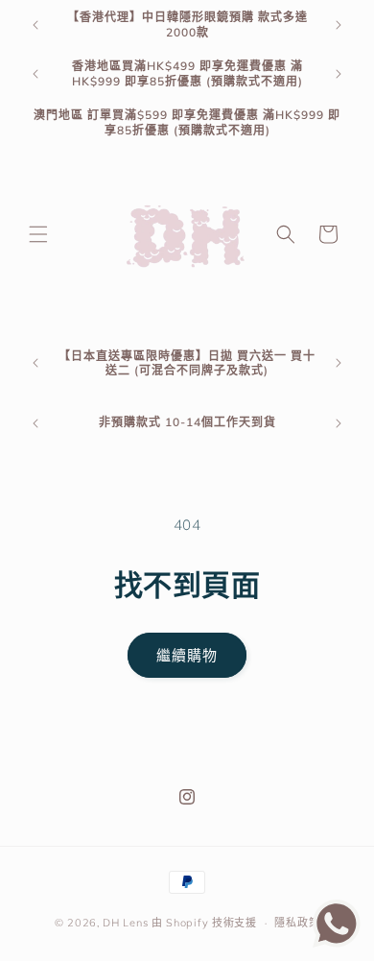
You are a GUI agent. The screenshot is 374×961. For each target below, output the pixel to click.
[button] (38, 234)
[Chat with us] (337, 942)
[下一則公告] (338, 25)
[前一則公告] (35, 25)
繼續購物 (187, 655)
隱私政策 (296, 922)
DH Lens (125, 922)
